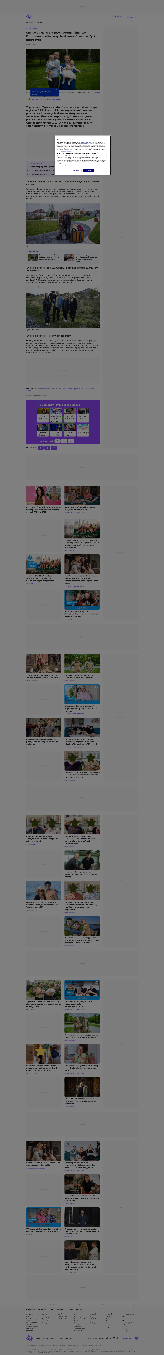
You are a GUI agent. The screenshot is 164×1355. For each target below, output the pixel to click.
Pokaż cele (76, 170)
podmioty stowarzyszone (85, 142)
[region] (83, 155)
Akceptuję (88, 170)
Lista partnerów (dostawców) (64, 165)
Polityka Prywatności (66, 151)
